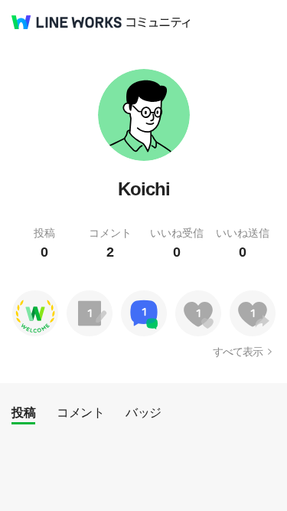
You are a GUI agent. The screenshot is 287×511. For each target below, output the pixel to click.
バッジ (143, 412)
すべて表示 (238, 352)
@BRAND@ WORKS (66, 22)
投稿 (23, 412)
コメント (80, 412)
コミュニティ (158, 22)
